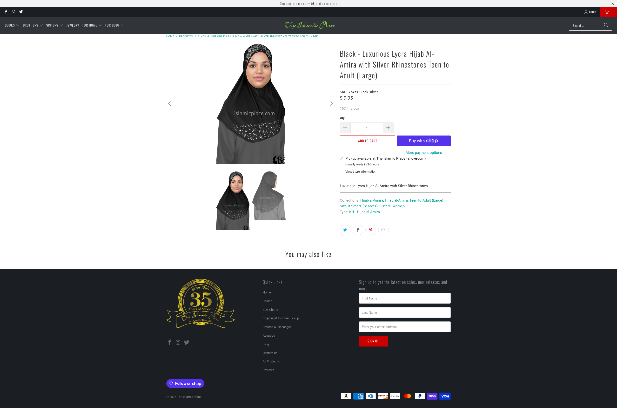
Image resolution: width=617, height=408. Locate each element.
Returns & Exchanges (277, 327)
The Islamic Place (189, 397)
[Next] (331, 103)
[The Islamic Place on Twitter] (21, 12)
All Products (271, 361)
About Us (269, 335)
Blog (266, 344)
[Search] (606, 25)
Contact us (270, 353)
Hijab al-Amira (371, 200)
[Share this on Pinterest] (370, 230)
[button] (12, 25)
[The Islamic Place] (310, 25)
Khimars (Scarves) (363, 206)
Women (398, 206)
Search (267, 301)
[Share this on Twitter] (345, 230)
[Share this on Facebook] (358, 230)
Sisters (385, 206)
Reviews (268, 370)
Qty (342, 118)
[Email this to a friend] (383, 230)
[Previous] (170, 103)
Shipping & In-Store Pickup (281, 318)
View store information (360, 171)
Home (267, 292)
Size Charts (270, 310)
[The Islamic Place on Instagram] (13, 12)
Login (593, 12)
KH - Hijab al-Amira (364, 212)
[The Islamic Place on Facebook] (6, 12)
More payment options (424, 152)
